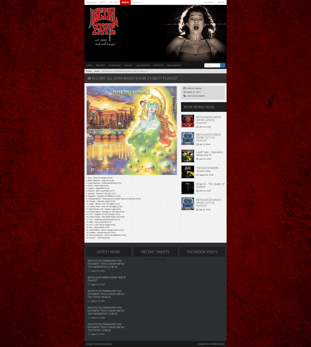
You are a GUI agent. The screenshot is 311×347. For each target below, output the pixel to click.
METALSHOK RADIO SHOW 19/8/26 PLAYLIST (107, 279)
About (103, 2)
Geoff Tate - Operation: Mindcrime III (209, 153)
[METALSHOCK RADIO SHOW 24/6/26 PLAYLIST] (187, 121)
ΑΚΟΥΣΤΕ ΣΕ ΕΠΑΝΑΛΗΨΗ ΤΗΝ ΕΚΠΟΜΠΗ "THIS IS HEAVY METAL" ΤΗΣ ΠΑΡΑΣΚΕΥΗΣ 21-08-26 (106, 263)
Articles (158, 65)
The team (113, 2)
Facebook (208, 2)
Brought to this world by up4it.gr (99, 344)
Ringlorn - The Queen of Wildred (210, 185)
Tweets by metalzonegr (155, 259)
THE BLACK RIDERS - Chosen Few (208, 169)
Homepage (91, 2)
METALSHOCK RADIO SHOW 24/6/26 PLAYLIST (208, 120)
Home (88, 71)
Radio (125, 2)
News (89, 65)
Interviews (115, 65)
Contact (137, 2)
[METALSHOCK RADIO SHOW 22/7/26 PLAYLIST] (187, 203)
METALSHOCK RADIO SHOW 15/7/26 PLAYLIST (208, 137)
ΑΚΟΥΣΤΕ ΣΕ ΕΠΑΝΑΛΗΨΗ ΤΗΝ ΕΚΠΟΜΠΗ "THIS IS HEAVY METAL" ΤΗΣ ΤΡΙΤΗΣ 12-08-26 (106, 327)
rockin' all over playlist (196, 96)
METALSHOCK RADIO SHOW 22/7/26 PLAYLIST (208, 202)
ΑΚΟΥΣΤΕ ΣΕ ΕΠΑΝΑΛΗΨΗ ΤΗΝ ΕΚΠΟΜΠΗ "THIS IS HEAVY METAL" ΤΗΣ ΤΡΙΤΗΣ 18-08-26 (106, 294)
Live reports (143, 65)
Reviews (100, 65)
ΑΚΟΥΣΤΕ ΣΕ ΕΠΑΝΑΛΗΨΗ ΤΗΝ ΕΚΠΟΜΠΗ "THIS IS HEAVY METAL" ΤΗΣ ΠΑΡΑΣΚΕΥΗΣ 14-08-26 (106, 310)
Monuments (174, 65)
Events (128, 65)
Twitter (221, 2)
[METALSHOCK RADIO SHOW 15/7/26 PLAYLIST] (187, 138)
